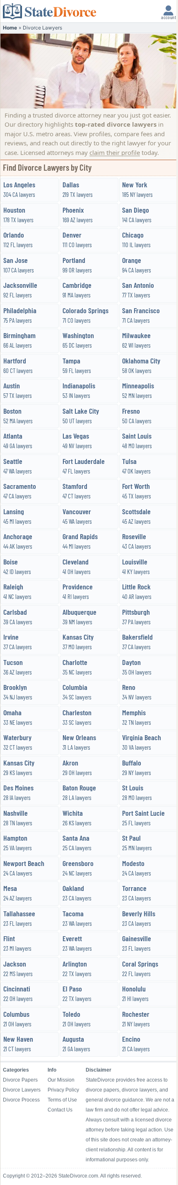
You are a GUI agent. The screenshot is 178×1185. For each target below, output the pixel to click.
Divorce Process (21, 1100)
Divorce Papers (20, 1080)
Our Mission (61, 1080)
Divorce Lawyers (22, 1090)
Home (10, 28)
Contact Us (60, 1110)
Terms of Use (62, 1100)
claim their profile (114, 152)
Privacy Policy (63, 1090)
